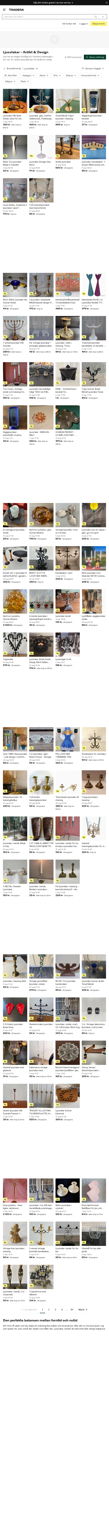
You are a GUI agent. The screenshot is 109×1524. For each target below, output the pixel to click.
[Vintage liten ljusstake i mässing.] (15, 1234)
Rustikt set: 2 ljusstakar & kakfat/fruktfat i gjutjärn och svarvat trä (15, 574)
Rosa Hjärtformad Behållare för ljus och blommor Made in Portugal (92, 1207)
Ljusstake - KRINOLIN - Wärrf (39, 433)
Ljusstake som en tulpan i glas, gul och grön (93, 531)
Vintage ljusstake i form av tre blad (66, 531)
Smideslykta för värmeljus (94, 754)
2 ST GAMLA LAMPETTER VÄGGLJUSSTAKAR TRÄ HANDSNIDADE (41, 845)
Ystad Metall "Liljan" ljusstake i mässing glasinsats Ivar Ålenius (65, 117)
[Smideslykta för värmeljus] (94, 739)
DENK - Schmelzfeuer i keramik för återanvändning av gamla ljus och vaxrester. (67, 390)
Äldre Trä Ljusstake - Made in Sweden (13, 163)
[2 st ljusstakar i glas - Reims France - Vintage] (41, 739)
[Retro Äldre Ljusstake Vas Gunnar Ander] (15, 285)
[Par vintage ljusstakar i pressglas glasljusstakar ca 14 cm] (41, 328)
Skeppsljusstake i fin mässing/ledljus (12, 798)
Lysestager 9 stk (63, 659)
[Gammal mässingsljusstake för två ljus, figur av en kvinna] (94, 828)
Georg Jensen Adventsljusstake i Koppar (90, 1069)
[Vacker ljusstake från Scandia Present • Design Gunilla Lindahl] (15, 1096)
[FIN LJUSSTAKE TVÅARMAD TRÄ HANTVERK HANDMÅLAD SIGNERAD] (67, 739)
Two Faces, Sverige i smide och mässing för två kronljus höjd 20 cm (14, 390)
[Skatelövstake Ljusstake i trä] (41, 1009)
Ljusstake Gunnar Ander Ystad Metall (93, 982)
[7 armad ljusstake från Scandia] (15, 328)
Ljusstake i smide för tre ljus (66, 1250)
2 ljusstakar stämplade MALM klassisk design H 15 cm (40, 301)
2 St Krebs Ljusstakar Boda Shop (13, 1025)
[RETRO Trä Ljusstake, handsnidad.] (67, 966)
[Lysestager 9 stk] (67, 644)
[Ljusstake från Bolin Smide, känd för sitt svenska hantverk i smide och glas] (15, 101)
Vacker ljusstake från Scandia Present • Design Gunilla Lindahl (13, 1112)
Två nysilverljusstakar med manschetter (39, 206)
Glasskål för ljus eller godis (91, 1250)
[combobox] (50, 16)
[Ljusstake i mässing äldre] (15, 966)
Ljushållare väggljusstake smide (93, 617)
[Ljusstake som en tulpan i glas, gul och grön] (94, 515)
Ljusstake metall (63, 616)
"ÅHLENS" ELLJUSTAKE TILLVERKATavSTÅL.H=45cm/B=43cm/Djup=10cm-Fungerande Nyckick (41, 1112)
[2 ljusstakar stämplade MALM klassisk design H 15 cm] (41, 285)
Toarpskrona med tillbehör (37, 1293)
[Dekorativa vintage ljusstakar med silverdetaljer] (41, 1053)
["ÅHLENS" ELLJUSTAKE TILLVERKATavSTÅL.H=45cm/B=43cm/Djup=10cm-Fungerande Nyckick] (41, 1096)
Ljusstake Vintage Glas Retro (40, 163)
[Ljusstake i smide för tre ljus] (67, 1234)
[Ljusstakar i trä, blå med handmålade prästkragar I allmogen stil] (41, 1190)
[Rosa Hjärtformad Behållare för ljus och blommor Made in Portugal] (94, 1190)
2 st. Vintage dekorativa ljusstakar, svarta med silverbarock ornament (93, 1026)
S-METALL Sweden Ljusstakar (12, 888)
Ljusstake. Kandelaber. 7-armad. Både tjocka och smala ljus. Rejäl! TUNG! (94, 163)
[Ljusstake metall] (67, 601)
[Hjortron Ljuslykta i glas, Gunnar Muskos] (41, 515)
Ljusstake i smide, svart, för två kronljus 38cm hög (67, 1025)
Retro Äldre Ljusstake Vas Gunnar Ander (15, 301)
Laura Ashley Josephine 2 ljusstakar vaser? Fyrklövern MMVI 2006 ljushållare (15, 206)
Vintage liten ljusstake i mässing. (14, 1250)
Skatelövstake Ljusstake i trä (41, 1025)
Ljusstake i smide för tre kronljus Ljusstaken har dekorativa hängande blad (66, 845)
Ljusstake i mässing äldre (14, 981)
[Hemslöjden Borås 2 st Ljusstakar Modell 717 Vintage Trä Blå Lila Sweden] (94, 285)
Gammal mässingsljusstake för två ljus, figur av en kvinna (94, 845)
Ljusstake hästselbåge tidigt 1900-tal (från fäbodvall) (39, 390)
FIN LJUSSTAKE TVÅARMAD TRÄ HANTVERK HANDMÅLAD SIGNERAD (67, 755)
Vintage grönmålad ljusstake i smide (38, 982)
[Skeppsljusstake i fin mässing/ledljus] (15, 782)
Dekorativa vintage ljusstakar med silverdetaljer (38, 1069)
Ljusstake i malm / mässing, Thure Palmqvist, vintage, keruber (64, 344)
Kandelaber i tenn (63, 573)
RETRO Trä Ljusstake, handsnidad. (65, 982)
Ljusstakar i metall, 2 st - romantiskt (14, 1293)
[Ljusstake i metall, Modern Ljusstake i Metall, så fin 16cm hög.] (41, 872)
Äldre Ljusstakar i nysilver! (63, 1206)
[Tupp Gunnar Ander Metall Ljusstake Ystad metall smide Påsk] (94, 374)
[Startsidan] (16, 9)
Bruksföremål (14, 68)
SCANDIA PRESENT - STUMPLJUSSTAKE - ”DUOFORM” (65, 434)
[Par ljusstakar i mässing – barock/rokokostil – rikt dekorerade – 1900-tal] (67, 872)
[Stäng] (106, 2)
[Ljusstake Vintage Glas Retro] (41, 147)
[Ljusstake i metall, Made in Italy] (15, 828)
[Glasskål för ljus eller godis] (94, 1234)
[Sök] (96, 16)
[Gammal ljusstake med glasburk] (15, 1053)
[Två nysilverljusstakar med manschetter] (41, 190)
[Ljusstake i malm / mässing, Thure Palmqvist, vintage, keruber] (67, 328)
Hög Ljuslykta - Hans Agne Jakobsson (12, 1206)
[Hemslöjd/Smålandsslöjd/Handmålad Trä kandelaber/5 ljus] (67, 285)
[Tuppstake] (15, 644)
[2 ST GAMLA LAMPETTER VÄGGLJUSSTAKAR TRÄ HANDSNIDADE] (41, 828)
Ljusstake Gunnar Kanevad (63, 1112)
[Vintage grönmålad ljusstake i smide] (41, 966)
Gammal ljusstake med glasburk (13, 1069)
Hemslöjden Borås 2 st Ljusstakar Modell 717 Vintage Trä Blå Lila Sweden (92, 301)
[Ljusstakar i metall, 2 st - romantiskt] (15, 1277)
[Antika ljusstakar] (67, 147)
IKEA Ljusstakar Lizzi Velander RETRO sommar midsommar (93, 574)
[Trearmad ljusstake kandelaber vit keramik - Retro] (94, 328)
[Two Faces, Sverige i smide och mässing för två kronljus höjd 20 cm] (15, 374)
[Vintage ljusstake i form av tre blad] (67, 515)
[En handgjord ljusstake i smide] (15, 515)
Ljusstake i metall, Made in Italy (14, 844)
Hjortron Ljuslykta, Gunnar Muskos (11, 617)
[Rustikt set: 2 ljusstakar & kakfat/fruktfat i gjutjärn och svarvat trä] (15, 558)
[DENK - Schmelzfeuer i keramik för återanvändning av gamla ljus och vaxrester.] (67, 374)
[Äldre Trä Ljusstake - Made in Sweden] (15, 147)
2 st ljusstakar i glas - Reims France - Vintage (40, 755)
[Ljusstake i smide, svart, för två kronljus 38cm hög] (67, 1009)
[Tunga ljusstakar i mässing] (94, 782)
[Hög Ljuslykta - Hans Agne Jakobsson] (15, 1190)
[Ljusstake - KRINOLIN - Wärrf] (41, 417)
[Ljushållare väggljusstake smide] (94, 601)
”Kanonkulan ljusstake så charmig (67, 798)
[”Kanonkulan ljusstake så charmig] (67, 782)
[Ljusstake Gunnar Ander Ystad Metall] (94, 966)
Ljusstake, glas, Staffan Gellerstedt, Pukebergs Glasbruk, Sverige (40, 117)
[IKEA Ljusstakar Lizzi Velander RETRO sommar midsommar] (94, 558)
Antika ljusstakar (63, 162)
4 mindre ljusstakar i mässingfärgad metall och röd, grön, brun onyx (41, 618)
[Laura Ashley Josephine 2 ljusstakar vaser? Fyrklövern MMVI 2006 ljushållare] (15, 190)
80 (72, 1309)
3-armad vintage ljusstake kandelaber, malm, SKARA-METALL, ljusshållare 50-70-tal (39, 1250)
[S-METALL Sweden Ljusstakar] (15, 872)
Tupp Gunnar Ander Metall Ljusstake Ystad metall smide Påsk (92, 390)
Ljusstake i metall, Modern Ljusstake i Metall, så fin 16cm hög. (40, 888)
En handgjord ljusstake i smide (14, 531)
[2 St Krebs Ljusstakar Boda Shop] (15, 1009)
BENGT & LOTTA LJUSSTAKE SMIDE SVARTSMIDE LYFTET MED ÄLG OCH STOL (39, 574)
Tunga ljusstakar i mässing (90, 798)
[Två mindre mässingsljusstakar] (41, 782)
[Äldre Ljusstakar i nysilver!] (67, 1190)
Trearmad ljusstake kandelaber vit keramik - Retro (93, 344)
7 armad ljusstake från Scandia (13, 344)
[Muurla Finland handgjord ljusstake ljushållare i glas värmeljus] (67, 1053)
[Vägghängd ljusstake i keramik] (94, 101)
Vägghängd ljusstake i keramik (92, 117)
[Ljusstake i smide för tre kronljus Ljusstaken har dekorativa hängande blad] (67, 828)
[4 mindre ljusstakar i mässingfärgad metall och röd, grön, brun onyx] (41, 601)
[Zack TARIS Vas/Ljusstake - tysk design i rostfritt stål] (15, 739)
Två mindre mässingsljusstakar (38, 798)
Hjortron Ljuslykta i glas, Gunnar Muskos (40, 531)
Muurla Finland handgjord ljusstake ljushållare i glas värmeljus (67, 1069)
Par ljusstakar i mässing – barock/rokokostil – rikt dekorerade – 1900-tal (67, 888)
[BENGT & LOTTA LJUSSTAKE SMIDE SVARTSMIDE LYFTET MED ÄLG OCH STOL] (41, 558)
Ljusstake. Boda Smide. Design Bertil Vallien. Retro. (40, 661)
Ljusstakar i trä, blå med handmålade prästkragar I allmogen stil (41, 1207)
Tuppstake (8, 659)
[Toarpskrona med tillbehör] (41, 1277)
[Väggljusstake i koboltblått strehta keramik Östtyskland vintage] (15, 417)
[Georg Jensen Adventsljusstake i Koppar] (94, 1053)
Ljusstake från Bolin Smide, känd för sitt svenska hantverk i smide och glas (15, 117)
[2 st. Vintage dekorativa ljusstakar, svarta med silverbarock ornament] (94, 1009)
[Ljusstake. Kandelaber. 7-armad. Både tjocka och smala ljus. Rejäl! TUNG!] (94, 147)
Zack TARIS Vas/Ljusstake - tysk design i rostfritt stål (15, 755)
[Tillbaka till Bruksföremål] (4, 68)
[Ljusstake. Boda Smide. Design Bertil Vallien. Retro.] (41, 644)
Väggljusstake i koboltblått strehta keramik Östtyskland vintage (12, 434)
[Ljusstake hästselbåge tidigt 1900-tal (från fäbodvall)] (41, 374)
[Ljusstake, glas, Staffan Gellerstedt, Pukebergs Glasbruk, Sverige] (41, 101)
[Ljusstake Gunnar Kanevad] (67, 1096)
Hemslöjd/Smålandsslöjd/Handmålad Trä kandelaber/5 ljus (67, 301)
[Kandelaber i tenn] (67, 558)
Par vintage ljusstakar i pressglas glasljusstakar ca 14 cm (40, 344)
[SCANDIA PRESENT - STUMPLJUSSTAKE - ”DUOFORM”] (67, 417)
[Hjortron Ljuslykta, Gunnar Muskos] (15, 601)
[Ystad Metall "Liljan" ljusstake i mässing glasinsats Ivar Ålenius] (67, 101)
